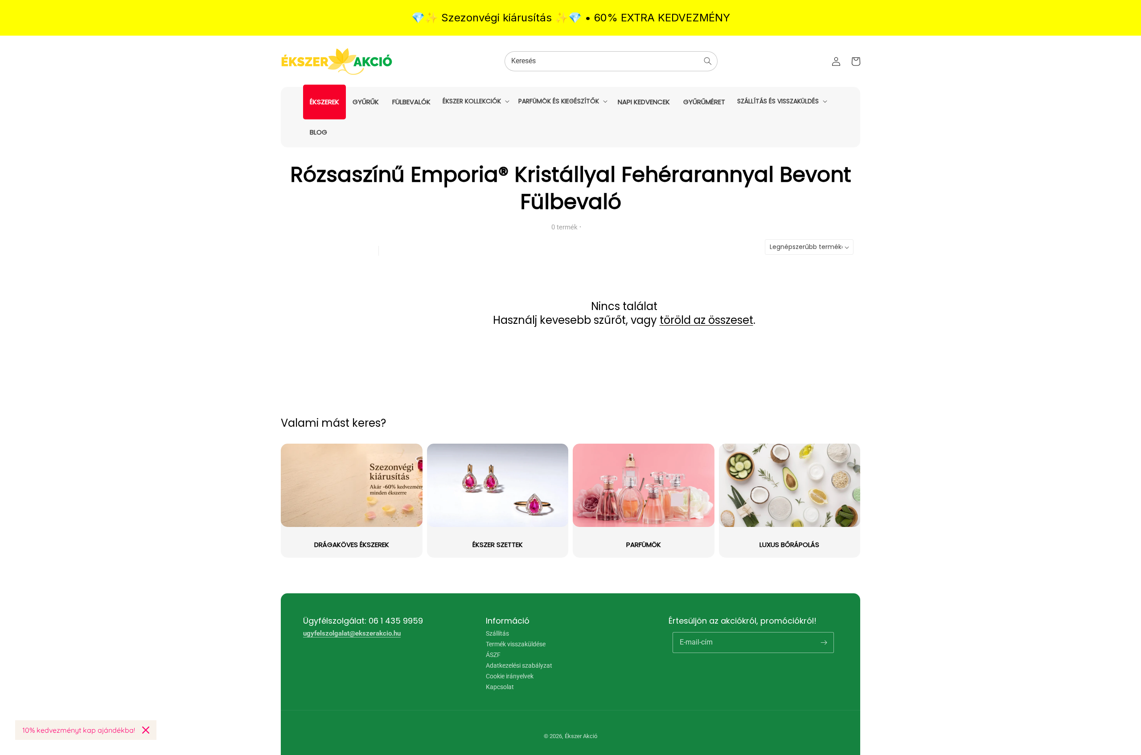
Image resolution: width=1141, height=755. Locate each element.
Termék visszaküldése (516, 644)
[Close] (145, 730)
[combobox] (611, 61)
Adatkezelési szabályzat (519, 665)
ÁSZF (493, 654)
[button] (475, 101)
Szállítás (497, 633)
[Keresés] (708, 61)
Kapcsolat (500, 686)
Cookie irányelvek (510, 676)
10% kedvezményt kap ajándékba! (78, 730)
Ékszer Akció (581, 736)
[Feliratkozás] (823, 642)
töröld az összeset (706, 320)
